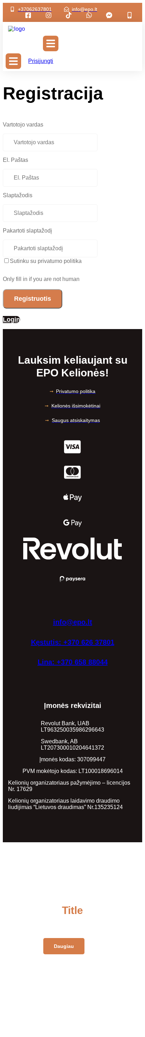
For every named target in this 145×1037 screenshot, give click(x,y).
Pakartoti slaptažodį (27, 231)
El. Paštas (15, 160)
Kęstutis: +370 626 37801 (72, 642)
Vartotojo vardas (23, 125)
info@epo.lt (72, 622)
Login (11, 319)
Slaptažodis (17, 195)
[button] (50, 43)
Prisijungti (40, 61)
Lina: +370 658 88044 (73, 662)
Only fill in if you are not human (41, 279)
